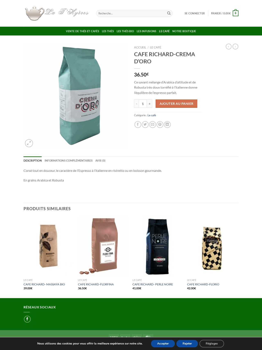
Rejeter (187, 343)
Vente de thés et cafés (82, 31)
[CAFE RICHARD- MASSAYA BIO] (49, 246)
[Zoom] (29, 143)
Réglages (212, 343)
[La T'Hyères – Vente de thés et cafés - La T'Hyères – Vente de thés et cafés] (57, 13)
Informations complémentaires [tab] (69, 160)
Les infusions (146, 31)
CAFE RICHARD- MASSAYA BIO (44, 284)
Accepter (163, 343)
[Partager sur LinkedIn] (167, 124)
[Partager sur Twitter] (145, 124)
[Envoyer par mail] (152, 124)
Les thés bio (125, 31)
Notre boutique (184, 31)
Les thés (108, 31)
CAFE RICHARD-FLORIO (203, 284)
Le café (164, 31)
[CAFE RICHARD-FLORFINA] (103, 246)
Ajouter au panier (176, 103)
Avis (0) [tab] (100, 160)
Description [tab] (33, 160)
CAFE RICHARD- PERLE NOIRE (152, 284)
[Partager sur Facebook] (137, 124)
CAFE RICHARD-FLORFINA (96, 284)
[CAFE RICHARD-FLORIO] (212, 246)
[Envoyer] (168, 13)
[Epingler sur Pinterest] (160, 124)
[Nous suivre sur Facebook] (27, 319)
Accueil (140, 47)
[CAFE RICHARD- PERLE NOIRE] (157, 246)
